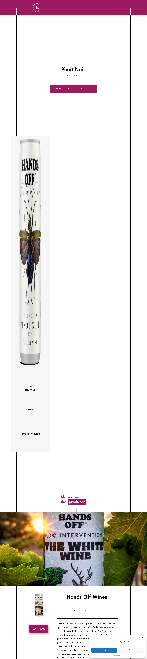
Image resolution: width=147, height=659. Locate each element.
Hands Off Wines (73, 75)
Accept (104, 650)
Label (80, 88)
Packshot (70, 88)
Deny (131, 650)
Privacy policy (118, 655)
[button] (143, 638)
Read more (38, 629)
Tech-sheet (90, 88)
